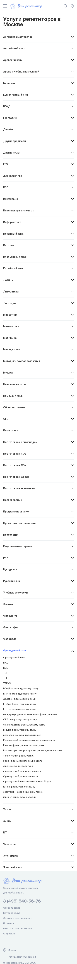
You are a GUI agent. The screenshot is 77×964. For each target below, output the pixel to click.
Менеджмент (11, 349)
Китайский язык (13, 268)
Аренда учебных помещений (21, 71)
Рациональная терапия (18, 546)
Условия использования (22, 956)
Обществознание (14, 407)
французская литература (18, 766)
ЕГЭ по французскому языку (19, 704)
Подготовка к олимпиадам (20, 442)
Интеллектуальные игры (18, 210)
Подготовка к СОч (14, 465)
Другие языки (11, 152)
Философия (10, 627)
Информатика (12, 222)
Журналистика (12, 175)
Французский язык (15, 650)
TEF (5, 678)
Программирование (16, 511)
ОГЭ (5, 419)
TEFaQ (7, 683)
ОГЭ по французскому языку (20, 719)
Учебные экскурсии (15, 592)
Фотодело (9, 639)
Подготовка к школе (16, 476)
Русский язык (11, 581)
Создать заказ (11, 907)
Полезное (9, 923)
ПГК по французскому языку (19, 730)
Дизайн (8, 129)
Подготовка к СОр (14, 453)
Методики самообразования (21, 361)
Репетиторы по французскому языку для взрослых (32, 750)
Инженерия (10, 199)
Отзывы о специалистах (17, 918)
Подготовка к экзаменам (19, 488)
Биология (9, 83)
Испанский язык (13, 233)
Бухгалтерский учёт (15, 94)
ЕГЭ (5, 164)
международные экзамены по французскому (30, 714)
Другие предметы (14, 141)
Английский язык (14, 48)
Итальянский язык (15, 256)
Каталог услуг (11, 913)
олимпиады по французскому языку (24, 724)
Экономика (10, 855)
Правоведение (12, 500)
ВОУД (6, 106)
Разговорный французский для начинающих (29, 740)
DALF (6, 662)
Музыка (8, 372)
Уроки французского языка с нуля (22, 761)
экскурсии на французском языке (23, 792)
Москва (12, 950)
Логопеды (9, 303)
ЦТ (5, 832)
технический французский (18, 755)
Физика (8, 604)
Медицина (9, 337)
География (10, 117)
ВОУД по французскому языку (20, 688)
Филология (10, 615)
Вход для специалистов (17, 928)
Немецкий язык (13, 395)
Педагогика (10, 430)
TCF (5, 673)
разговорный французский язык (22, 735)
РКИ (5, 557)
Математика (11, 326)
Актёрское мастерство (18, 36)
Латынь (8, 280)
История (8, 245)
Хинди (7, 821)
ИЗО (5, 187)
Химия (7, 809)
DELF (6, 668)
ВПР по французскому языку (20, 693)
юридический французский (19, 797)
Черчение (9, 844)
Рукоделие (10, 569)
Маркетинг (10, 314)
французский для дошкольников (22, 771)
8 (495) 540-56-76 (22, 901)
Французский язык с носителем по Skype (27, 781)
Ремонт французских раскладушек (23, 745)
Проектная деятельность (19, 523)
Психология (10, 534)
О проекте (9, 933)
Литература (10, 291)
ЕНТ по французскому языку (20, 709)
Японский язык (12, 867)
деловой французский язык (19, 699)
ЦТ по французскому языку (19, 786)
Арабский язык (12, 60)
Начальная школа (14, 384)
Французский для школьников (20, 776)
